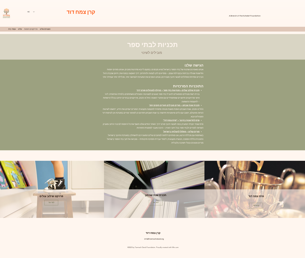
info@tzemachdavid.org (154, 239)
